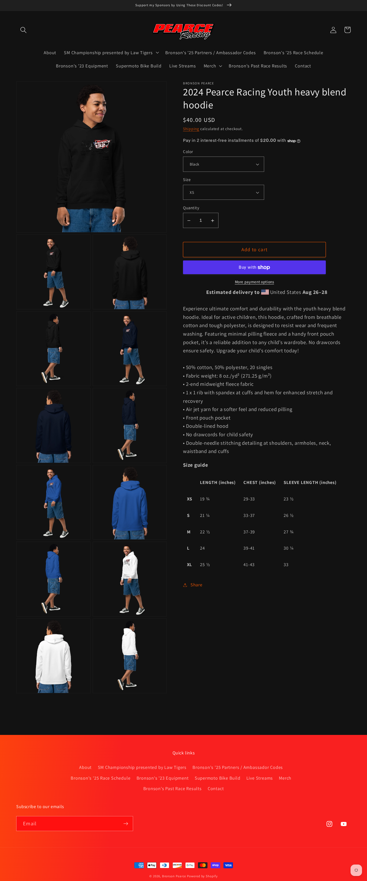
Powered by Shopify (202, 876)
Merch (285, 778)
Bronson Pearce (174, 876)
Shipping (191, 128)
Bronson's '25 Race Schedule (100, 778)
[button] (23, 30)
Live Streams (259, 778)
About (85, 767)
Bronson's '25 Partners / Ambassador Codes (237, 767)
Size (186, 180)
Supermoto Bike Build (217, 778)
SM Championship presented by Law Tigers (142, 767)
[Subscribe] (126, 823)
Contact (216, 788)
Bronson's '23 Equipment (163, 778)
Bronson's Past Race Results (172, 788)
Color (188, 152)
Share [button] (196, 585)
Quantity (191, 208)
